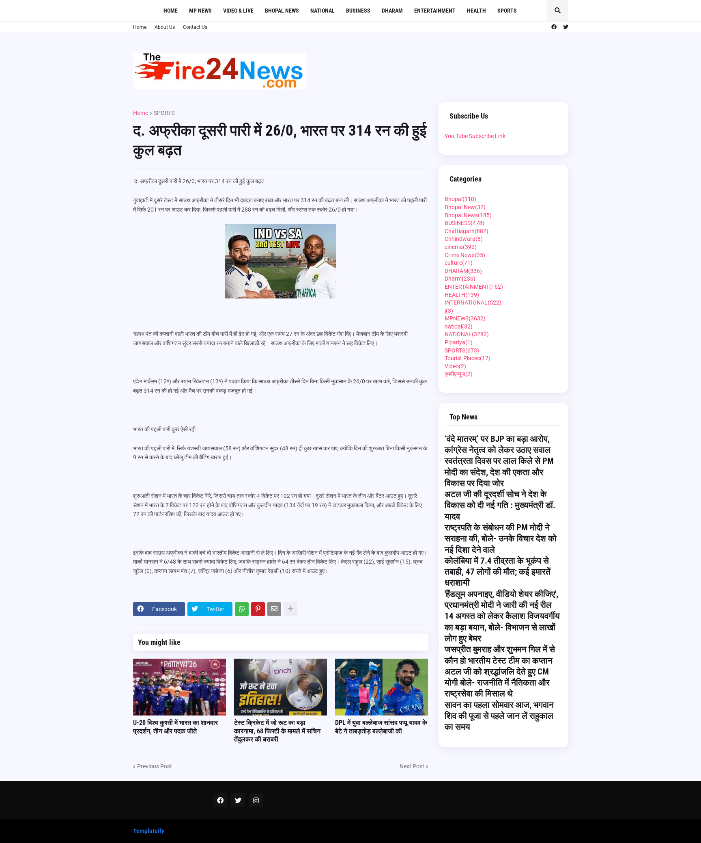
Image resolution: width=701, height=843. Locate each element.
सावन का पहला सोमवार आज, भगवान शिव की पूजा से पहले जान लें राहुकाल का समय (499, 716)
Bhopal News (468, 215)
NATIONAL (467, 334)
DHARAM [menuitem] (392, 10)
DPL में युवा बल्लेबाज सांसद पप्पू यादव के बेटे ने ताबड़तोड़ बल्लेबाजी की (381, 727)
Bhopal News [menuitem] (282, 10)
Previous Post (154, 766)
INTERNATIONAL (473, 302)
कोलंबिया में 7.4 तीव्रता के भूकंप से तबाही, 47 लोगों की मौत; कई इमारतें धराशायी (497, 572)
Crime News (465, 255)
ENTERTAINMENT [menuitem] (435, 10)
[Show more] (290, 609)
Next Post (412, 766)
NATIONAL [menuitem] (322, 10)
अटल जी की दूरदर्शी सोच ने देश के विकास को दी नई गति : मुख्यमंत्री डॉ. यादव (500, 505)
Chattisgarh (466, 231)
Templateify (148, 831)
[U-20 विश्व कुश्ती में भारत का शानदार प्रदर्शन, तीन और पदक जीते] (179, 687)
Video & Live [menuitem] (238, 10)
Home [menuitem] (170, 10)
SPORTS (164, 113)
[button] (557, 10)
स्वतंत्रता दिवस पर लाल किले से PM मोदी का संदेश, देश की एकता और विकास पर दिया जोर (499, 472)
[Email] (274, 609)
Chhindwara (464, 239)
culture (459, 262)
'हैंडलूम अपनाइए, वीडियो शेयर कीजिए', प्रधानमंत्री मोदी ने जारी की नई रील (501, 599)
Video (455, 366)
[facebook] (554, 27)
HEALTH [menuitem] (476, 10)
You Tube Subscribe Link (475, 136)
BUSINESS (464, 223)
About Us (165, 27)
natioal (459, 326)
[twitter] (565, 27)
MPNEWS (465, 318)
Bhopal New (465, 207)
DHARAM (463, 271)
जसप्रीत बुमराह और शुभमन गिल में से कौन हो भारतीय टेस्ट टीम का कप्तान (500, 654)
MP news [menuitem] (200, 10)
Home (139, 27)
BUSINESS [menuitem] (358, 10)
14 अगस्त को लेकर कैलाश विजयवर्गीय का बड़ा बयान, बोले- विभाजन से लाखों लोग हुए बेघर (502, 627)
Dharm (460, 278)
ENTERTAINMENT (474, 286)
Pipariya (459, 342)
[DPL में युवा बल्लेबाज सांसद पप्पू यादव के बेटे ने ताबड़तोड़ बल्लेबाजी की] (381, 687)
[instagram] (256, 800)
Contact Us (195, 27)
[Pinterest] (258, 609)
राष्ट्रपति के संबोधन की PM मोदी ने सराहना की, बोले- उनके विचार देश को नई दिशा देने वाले (501, 539)
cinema (461, 247)
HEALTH (462, 295)
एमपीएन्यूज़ (459, 374)
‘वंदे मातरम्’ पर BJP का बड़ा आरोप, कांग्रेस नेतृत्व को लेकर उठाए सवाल (497, 444)
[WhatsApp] (242, 609)
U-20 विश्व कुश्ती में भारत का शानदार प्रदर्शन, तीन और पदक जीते (175, 727)
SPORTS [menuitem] (507, 10)
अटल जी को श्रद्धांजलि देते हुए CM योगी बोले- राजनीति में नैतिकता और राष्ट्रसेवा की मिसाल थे (497, 683)
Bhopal (460, 199)
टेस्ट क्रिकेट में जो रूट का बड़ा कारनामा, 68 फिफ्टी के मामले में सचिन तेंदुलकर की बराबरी (277, 731)
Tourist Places (467, 358)
